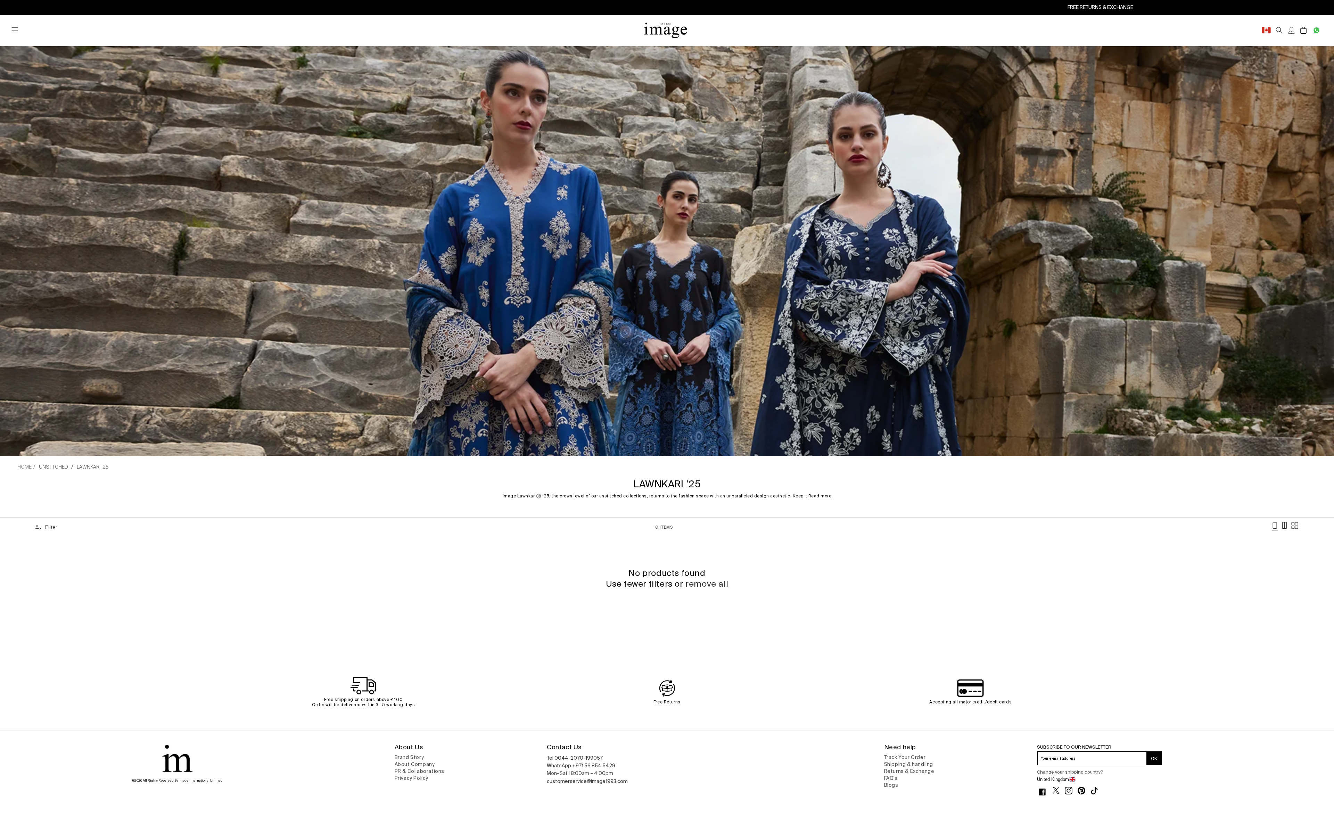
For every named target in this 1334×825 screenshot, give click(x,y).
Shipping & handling (908, 764)
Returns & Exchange (909, 771)
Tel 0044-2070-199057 (575, 758)
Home (24, 467)
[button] (14, 30)
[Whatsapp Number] (1316, 30)
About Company (415, 764)
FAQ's (891, 778)
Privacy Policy (411, 778)
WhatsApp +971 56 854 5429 (581, 765)
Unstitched (53, 467)
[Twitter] (1059, 790)
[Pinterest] (1084, 790)
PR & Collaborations (419, 771)
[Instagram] (1071, 790)
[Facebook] (1045, 792)
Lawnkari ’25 (93, 467)
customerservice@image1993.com (587, 781)
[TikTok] (1096, 790)
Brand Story (409, 757)
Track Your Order (905, 757)
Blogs (891, 785)
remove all (706, 583)
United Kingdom (1053, 779)
